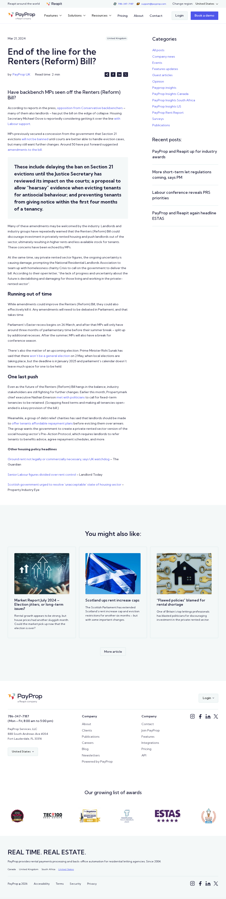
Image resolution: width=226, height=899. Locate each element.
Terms (60, 883)
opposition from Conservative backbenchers (89, 108)
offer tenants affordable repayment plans (42, 423)
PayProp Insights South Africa (173, 100)
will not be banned (34, 139)
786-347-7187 (18, 716)
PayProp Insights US (166, 106)
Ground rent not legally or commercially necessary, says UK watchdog (58, 459)
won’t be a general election (49, 356)
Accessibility (42, 883)
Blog (85, 749)
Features (147, 737)
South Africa (48, 869)
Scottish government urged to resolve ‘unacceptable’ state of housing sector (64, 484)
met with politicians (70, 397)
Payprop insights (164, 88)
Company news (163, 56)
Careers (88, 743)
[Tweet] (125, 74)
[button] (207, 4)
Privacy (92, 883)
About (138, 16)
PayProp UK (21, 74)
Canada (12, 869)
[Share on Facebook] (113, 74)
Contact (156, 16)
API (143, 755)
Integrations (150, 743)
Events (157, 63)
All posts (158, 50)
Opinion (158, 81)
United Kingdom (28, 869)
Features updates (165, 69)
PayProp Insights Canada (170, 94)
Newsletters (91, 755)
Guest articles (162, 75)
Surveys (158, 119)
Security (75, 883)
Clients (87, 730)
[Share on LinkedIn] (119, 74)
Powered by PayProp (97, 761)
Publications (161, 125)
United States (66, 869)
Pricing (123, 16)
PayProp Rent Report (168, 113)
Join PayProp (150, 730)
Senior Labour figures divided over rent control (42, 475)
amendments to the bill (25, 150)
